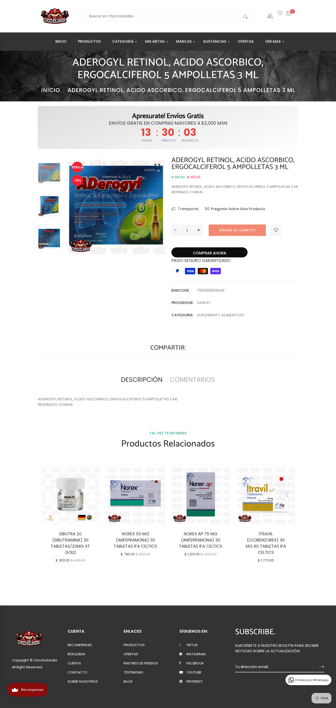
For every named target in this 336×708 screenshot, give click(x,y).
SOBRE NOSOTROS (83, 681)
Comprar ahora (209, 253)
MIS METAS (155, 41)
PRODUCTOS (89, 41)
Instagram (195, 654)
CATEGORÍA (123, 41)
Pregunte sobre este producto (238, 208)
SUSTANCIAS (214, 41)
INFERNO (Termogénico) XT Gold (207, 540)
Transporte (187, 208)
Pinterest (194, 681)
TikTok (192, 645)
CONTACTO (77, 672)
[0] (288, 15)
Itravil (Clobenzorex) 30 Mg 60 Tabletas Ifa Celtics (77, 543)
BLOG (128, 681)
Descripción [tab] (142, 379)
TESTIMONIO (133, 672)
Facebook (195, 663)
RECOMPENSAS (80, 645)
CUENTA (74, 663)
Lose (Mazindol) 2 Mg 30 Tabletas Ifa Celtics (142, 540)
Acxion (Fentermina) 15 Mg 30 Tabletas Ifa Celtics (272, 540)
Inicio (50, 90)
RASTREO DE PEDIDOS (141, 663)
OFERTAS (246, 41)
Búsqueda (76, 654)
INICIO (61, 41)
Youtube (193, 672)
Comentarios (192, 379)
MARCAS (184, 41)
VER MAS (273, 41)
